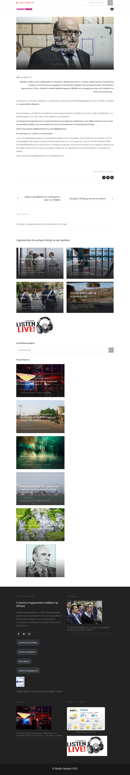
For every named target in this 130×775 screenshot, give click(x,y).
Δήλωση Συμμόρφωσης (28, 671)
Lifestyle (39, 393)
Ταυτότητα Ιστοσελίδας (28, 643)
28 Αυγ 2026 (27, 268)
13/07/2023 (74, 635)
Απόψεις (37, 271)
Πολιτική (23, 274)
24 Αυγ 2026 (77, 302)
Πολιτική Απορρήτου (27, 652)
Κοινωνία (23, 272)
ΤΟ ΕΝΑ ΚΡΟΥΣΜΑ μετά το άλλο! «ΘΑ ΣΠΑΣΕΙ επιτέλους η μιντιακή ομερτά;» (88, 628)
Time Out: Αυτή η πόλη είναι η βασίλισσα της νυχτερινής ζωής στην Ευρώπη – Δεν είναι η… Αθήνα (38, 381)
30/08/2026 (27, 389)
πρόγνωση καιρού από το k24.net (86, 732)
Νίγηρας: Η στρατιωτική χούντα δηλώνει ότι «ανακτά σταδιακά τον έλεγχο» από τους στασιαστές (38, 417)
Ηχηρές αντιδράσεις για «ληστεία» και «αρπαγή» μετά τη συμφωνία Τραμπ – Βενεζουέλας (39, 489)
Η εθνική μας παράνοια (32, 456)
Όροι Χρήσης (24, 661)
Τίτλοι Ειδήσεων (27, 271)
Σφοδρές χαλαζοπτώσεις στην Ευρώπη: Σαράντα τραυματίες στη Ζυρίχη (40, 527)
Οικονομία (40, 272)
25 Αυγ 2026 (27, 303)
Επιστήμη (46, 537)
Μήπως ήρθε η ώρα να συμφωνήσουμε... (83, 294)
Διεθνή (48, 393)
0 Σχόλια (57, 268)
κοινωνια (32, 272)
